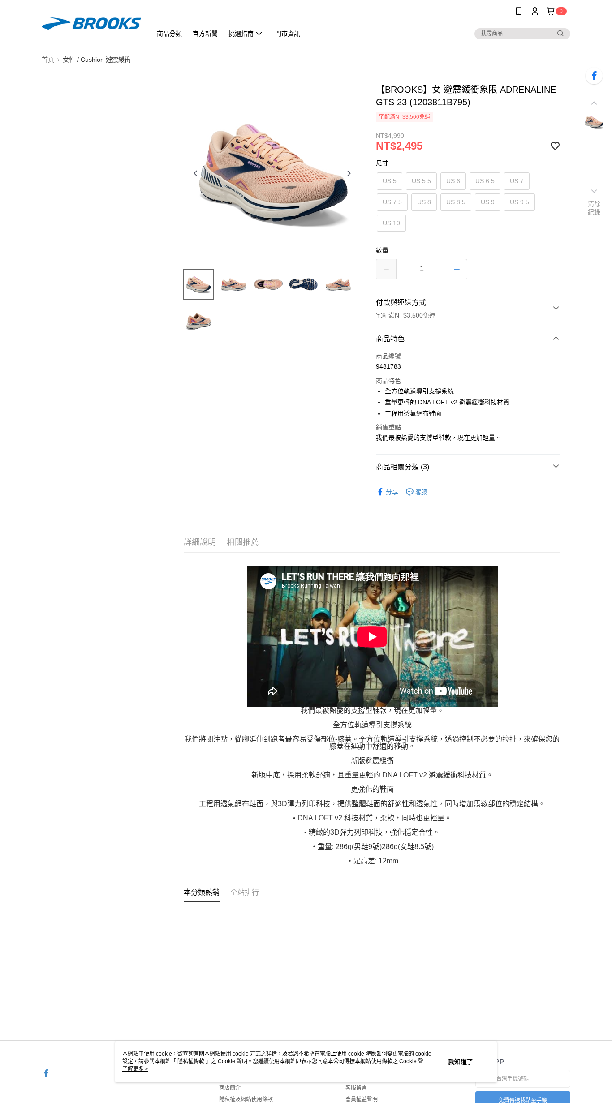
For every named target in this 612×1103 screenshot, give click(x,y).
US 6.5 (485, 181)
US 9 (488, 202)
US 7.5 (392, 202)
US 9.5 (519, 202)
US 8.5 (455, 202)
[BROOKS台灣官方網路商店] (91, 23)
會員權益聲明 (361, 1099)
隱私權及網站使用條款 (246, 1099)
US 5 (390, 181)
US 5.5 (421, 181)
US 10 (391, 223)
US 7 (517, 181)
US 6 (453, 181)
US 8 (424, 202)
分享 (392, 491)
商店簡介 (230, 1088)
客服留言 (356, 1088)
